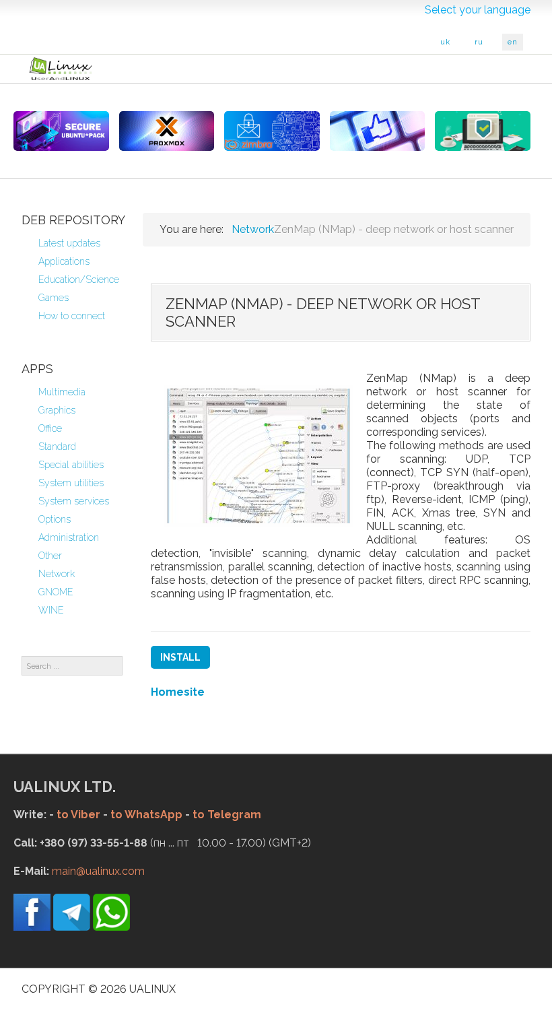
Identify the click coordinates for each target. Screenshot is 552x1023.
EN (513, 42)
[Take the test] (377, 131)
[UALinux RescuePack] (482, 131)
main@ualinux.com (98, 871)
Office (50, 428)
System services (73, 501)
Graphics (56, 410)
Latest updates (69, 243)
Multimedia (61, 392)
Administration (68, 537)
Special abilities (71, 464)
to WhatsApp (146, 814)
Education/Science (78, 279)
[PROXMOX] (167, 131)
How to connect (71, 315)
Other (50, 555)
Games (53, 297)
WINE (51, 610)
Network (56, 573)
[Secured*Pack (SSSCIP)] (61, 131)
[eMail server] (272, 131)
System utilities (71, 482)
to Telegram (227, 814)
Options (54, 519)
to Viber (78, 814)
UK (445, 42)
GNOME (55, 592)
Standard (57, 446)
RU (479, 42)
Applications (64, 261)
